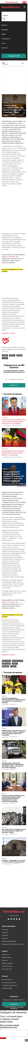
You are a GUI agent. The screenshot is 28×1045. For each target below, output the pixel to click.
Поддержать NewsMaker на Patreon (13, 944)
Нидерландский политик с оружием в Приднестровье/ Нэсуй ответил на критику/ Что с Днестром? (13, 453)
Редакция (5, 932)
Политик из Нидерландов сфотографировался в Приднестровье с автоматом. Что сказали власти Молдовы (13, 700)
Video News (5, 417)
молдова (15, 663)
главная (5, 355)
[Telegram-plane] (19, 919)
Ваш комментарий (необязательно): (9, 1026)
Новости (5, 469)
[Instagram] (14, 919)
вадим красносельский (17, 660)
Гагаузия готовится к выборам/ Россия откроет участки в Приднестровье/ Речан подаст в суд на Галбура (14, 421)
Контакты (5, 935)
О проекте (5, 929)
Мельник (12, 355)
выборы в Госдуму (6, 663)
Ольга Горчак (6, 115)
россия (13, 666)
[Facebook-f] (8, 919)
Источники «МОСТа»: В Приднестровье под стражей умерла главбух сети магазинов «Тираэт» (14, 831)
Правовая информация (9, 941)
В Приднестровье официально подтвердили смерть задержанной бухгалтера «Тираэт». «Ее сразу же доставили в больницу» (12, 765)
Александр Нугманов (7, 863)
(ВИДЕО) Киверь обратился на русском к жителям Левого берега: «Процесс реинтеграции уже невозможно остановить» (14, 733)
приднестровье (5, 666)
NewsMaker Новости (7, 425)
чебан (5, 358)
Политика (5, 102)
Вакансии (5, 938)
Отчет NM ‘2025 (6, 969)
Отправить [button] (3, 1038)
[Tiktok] (16, 919)
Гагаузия (4, 960)
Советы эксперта (7, 966)
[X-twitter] (11, 919)
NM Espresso (6, 954)
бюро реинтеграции (6, 660)
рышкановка (19, 355)
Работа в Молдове (7, 963)
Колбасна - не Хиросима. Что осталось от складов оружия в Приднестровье (14, 861)
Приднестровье (7, 957)
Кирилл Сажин (5, 737)
